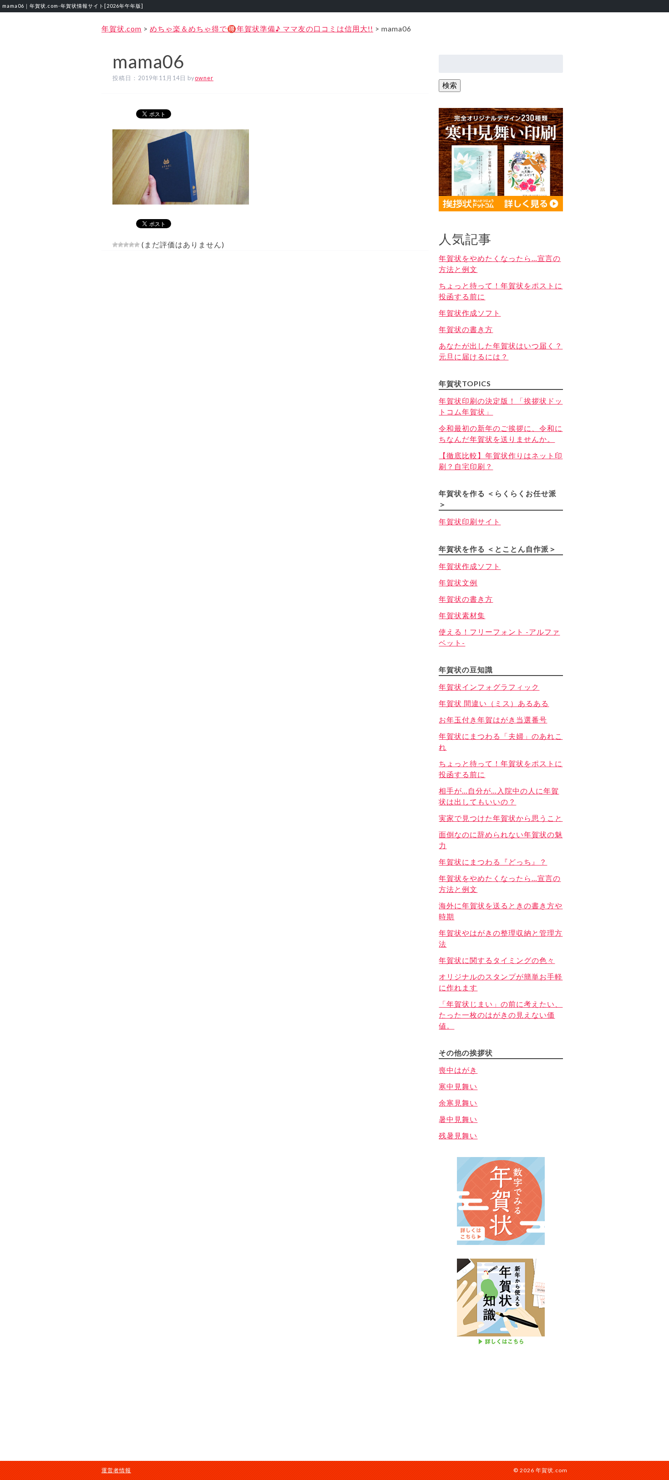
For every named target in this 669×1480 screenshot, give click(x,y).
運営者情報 (116, 1470)
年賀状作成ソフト (470, 312)
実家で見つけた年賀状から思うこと (501, 818)
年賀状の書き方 (466, 329)
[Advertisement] (501, 1394)
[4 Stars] (131, 244)
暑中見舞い (458, 1119)
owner (204, 78)
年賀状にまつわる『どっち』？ (493, 861)
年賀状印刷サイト (470, 521)
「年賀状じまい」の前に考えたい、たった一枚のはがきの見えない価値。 (501, 1014)
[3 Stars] (126, 244)
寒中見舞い (458, 1086)
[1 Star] (115, 244)
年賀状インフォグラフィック (489, 686)
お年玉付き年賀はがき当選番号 (493, 719)
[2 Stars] (120, 244)
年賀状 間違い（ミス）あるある (494, 703)
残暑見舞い (458, 1135)
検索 (449, 85)
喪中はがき (458, 1069)
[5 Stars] (137, 244)
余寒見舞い (458, 1102)
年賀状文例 (458, 582)
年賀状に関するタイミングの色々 (497, 960)
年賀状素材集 (462, 615)
